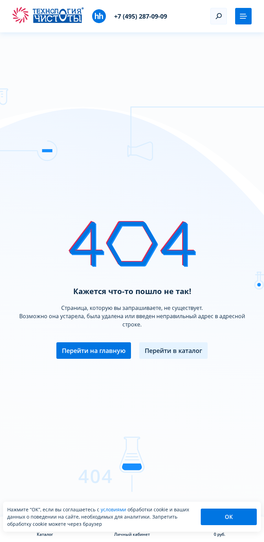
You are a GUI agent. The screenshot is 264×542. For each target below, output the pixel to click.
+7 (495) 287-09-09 (140, 16)
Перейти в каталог (173, 350)
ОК (229, 517)
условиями (114, 509)
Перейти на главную (93, 350)
